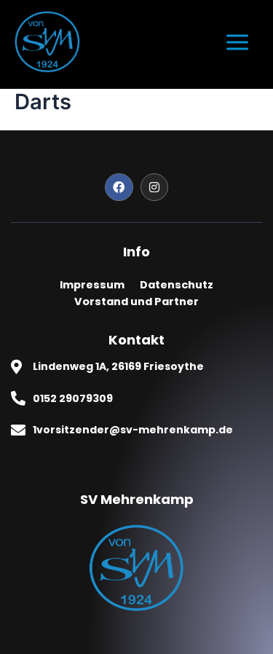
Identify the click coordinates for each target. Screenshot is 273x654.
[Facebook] (118, 187)
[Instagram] (154, 187)
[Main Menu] (237, 42)
